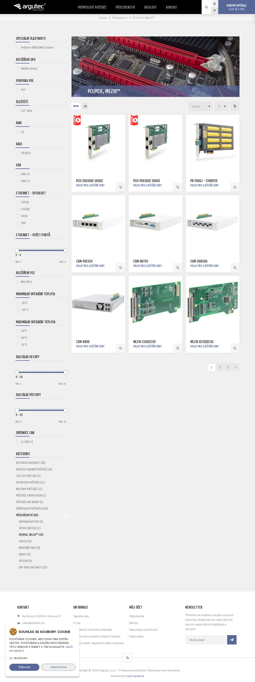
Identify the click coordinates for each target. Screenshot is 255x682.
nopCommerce (135, 676)
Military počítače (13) (29, 489)
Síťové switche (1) (30, 528)
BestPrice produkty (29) (31, 463)
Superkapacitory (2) (31, 521)
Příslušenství (125, 7)
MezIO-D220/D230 (201, 342)
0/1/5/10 (26, 153)
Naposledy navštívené (143, 629)
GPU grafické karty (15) (33, 567)
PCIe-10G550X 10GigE (89, 181)
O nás (76, 622)
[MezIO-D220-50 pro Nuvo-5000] (213, 302)
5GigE (24, 216)
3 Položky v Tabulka (75, 106)
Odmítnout (58, 667)
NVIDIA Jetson (29, 68)
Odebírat (232, 639)
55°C (24, 331)
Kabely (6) (25, 554)
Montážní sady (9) (29, 548)
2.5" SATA (26, 111)
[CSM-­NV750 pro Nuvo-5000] (155, 222)
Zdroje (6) (25, 541)
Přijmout (24, 667)
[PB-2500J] (213, 141)
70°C (24, 345)
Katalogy (150, 7)
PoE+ (24, 90)
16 (22, 132)
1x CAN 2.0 (27, 442)
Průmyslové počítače (92, 7)
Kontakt (171, 7)
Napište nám (81, 616)
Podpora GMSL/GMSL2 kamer (37, 47)
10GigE (25, 202)
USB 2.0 (25, 174)
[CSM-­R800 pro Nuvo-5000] (98, 302)
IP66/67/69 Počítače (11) (30, 482)
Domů (103, 17)
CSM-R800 (83, 342)
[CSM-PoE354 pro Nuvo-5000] (98, 222)
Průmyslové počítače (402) (32, 508)
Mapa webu (136, 636)
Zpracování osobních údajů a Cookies (96, 636)
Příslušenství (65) (27, 515)
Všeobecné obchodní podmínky (92, 629)
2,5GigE (25, 209)
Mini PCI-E (26, 282)
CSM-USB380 (198, 261)
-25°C (24, 303)
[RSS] (127, 657)
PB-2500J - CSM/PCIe (204, 181)
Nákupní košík (236, 7)
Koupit (120, 187)
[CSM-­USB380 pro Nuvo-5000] (213, 222)
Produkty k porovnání (235, 106)
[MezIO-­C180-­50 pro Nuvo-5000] (155, 302)
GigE (23, 223)
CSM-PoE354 (84, 261)
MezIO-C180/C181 (144, 342)
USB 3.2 (25, 181)
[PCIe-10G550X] (98, 141)
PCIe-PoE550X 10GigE (146, 181)
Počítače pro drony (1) (29, 502)
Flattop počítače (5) (28, 476)
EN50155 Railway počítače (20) (34, 469)
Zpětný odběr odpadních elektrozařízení (98, 643)
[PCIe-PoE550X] (155, 141)
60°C (24, 338)
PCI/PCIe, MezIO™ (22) (31, 535)
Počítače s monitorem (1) (31, 495)
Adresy (133, 622)
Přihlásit (217, 3)
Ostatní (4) (25, 561)
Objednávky (136, 616)
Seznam (85, 106)
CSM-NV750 (140, 261)
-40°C (24, 310)
